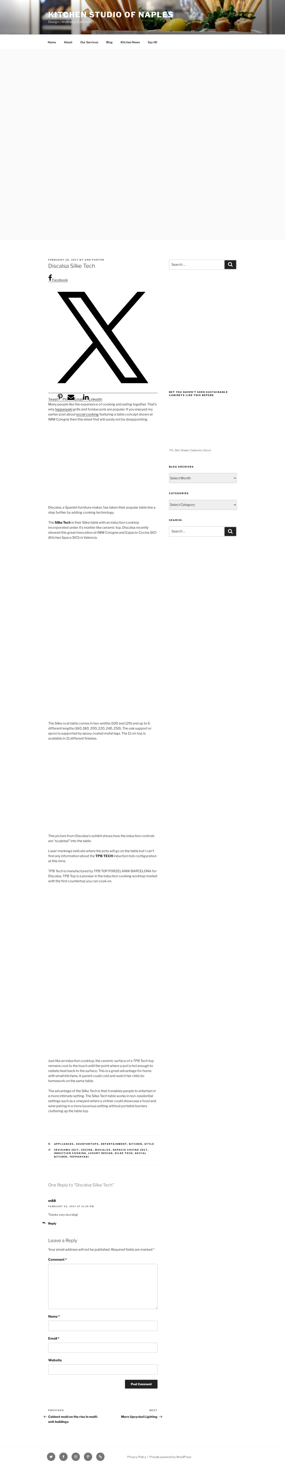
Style (149, 1144)
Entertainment (114, 1144)
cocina (87, 1149)
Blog (109, 42)
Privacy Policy (136, 1457)
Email (53, 1338)
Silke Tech (124, 1153)
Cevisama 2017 (66, 1149)
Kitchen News (130, 42)
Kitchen (135, 1144)
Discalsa (103, 1149)
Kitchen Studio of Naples (111, 14)
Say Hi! (152, 42)
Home (52, 42)
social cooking (87, 414)
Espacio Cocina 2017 (130, 1149)
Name (54, 1316)
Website (55, 1360)
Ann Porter (94, 259)
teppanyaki (63, 409)
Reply (52, 1223)
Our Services (89, 42)
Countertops (87, 1144)
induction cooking (70, 1153)
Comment (57, 1260)
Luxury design (100, 1153)
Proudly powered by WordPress (170, 1457)
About (68, 42)
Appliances (64, 1144)
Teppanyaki (79, 1156)
